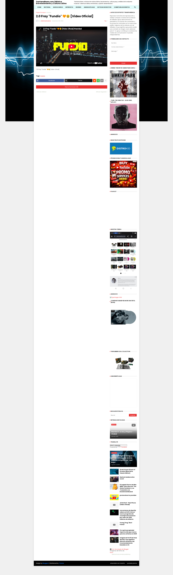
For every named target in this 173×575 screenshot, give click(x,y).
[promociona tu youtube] (114, 497)
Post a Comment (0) (71, 87)
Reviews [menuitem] (78, 7)
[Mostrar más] (105, 80)
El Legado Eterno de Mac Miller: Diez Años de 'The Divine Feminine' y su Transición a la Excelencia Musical (128, 488)
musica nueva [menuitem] (58, 7)
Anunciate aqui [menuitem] (89, 7)
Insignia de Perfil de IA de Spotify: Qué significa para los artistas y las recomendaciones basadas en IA (128, 541)
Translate (124, 447)
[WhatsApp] (98, 80)
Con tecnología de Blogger (120, 549)
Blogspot (46, 563)
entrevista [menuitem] (69, 7)
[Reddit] (94, 80)
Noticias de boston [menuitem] (104, 7)
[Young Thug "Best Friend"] (114, 525)
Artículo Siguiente (101, 91)
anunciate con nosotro (117, 563)
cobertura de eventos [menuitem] (122, 7)
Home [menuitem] (39, 7)
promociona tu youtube (128, 495)
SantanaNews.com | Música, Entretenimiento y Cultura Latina (51, 2)
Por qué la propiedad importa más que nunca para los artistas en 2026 (128, 532)
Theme (61, 563)
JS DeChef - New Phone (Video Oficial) (128, 504)
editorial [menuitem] (47, 7)
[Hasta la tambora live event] (114, 479)
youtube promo (132, 563)
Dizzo (111, 552)
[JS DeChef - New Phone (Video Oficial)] (114, 505)
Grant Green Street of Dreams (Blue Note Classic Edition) (127, 471)
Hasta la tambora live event (127, 478)
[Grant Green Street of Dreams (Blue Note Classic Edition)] (114, 472)
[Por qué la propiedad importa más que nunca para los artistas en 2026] (114, 532)
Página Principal (41, 12)
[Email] (102, 80)
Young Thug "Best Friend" (126, 523)
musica (49, 12)
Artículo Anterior (41, 91)
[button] (135, 7)
